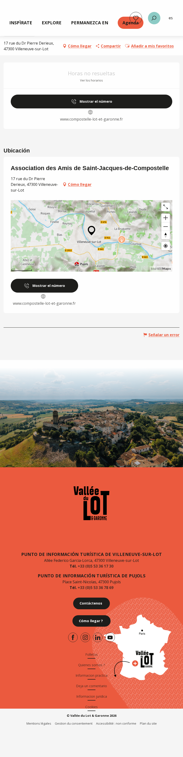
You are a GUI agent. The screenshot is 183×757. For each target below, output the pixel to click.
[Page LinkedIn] (97, 637)
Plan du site (148, 723)
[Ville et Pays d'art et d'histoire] (72, 736)
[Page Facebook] (73, 637)
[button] (154, 18)
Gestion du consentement (73, 723)
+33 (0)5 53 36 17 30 (95, 566)
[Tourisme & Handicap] (107, 736)
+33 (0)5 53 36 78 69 (95, 587)
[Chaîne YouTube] (110, 637)
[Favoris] (136, 18)
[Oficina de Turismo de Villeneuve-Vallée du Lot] (91, 503)
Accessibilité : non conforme (116, 723)
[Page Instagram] (85, 637)
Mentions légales (38, 723)
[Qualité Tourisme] (88, 736)
